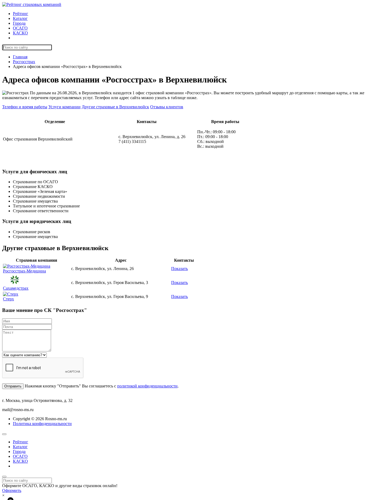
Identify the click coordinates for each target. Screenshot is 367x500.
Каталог (20, 18)
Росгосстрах (24, 61)
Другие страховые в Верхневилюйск (115, 107)
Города (19, 23)
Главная (20, 57)
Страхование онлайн (32, 37)
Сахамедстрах (15, 288)
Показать (179, 268)
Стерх (8, 299)
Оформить (11, 490)
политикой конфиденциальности (147, 386)
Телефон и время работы (24, 107)
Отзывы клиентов (166, 107)
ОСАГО (20, 28)
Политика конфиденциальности (42, 423)
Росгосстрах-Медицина (24, 271)
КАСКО (20, 33)
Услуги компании (64, 107)
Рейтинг (20, 13)
